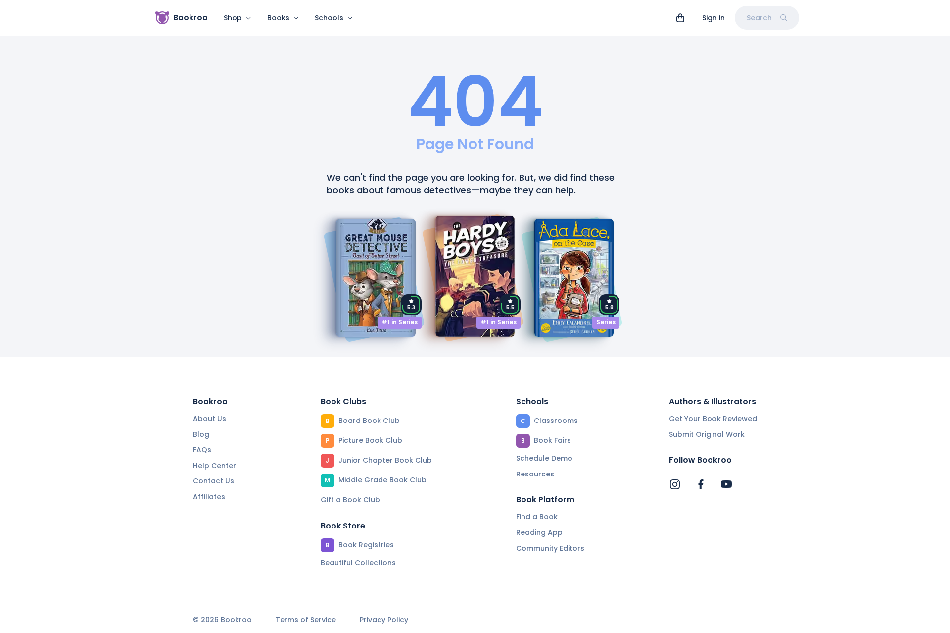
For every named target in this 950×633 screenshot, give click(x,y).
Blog (201, 434)
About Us (209, 418)
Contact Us (213, 481)
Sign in (713, 18)
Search (759, 18)
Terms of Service (306, 620)
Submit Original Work (707, 434)
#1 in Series (399, 322)
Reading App (539, 532)
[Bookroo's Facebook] (700, 484)
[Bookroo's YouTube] (726, 484)
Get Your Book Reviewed (713, 418)
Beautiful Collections (358, 563)
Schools (329, 18)
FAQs (202, 450)
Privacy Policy (384, 620)
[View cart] (680, 18)
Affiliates (209, 497)
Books (278, 18)
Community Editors (550, 548)
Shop (233, 18)
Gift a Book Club (350, 500)
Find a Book (537, 517)
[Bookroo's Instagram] (675, 484)
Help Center (214, 466)
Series (606, 322)
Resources (535, 474)
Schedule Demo (544, 458)
